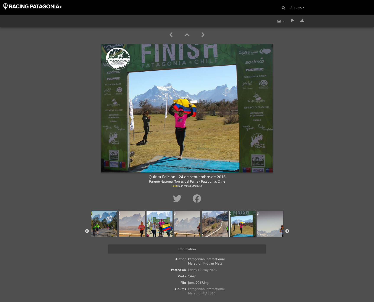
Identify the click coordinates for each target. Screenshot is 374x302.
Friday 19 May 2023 (202, 270)
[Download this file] (302, 20)
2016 (212, 293)
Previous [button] (87, 231)
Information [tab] (187, 249)
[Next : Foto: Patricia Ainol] (203, 34)
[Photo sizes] (280, 21)
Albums (296, 7)
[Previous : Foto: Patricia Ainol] (171, 34)
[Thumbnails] (187, 34)
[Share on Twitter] (178, 198)
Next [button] (287, 231)
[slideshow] (292, 20)
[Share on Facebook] (197, 198)
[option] (104, 230)
